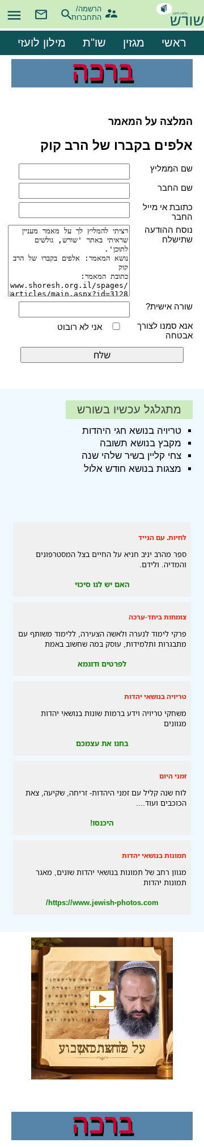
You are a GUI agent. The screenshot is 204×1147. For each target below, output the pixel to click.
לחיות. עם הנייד (162, 537)
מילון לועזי (42, 42)
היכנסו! (102, 823)
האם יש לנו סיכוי (102, 584)
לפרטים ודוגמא (102, 664)
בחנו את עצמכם (102, 743)
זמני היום (172, 776)
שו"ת (94, 42)
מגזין (133, 42)
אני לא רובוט (79, 327)
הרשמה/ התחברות (91, 12)
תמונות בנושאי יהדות (154, 855)
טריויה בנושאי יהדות (155, 696)
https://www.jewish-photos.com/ (102, 902)
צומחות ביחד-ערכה (157, 617)
